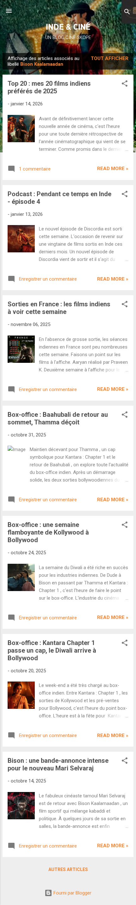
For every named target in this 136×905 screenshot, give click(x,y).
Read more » (112, 168)
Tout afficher (109, 58)
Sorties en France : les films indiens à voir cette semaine (59, 308)
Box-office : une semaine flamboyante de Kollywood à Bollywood (48, 532)
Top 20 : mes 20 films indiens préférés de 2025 (49, 87)
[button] (124, 85)
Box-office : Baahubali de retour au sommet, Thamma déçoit (58, 418)
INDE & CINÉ (68, 26)
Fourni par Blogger (71, 893)
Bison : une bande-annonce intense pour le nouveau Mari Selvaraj (58, 764)
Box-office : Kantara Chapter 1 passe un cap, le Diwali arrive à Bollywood (52, 650)
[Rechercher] (127, 13)
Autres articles (68, 869)
